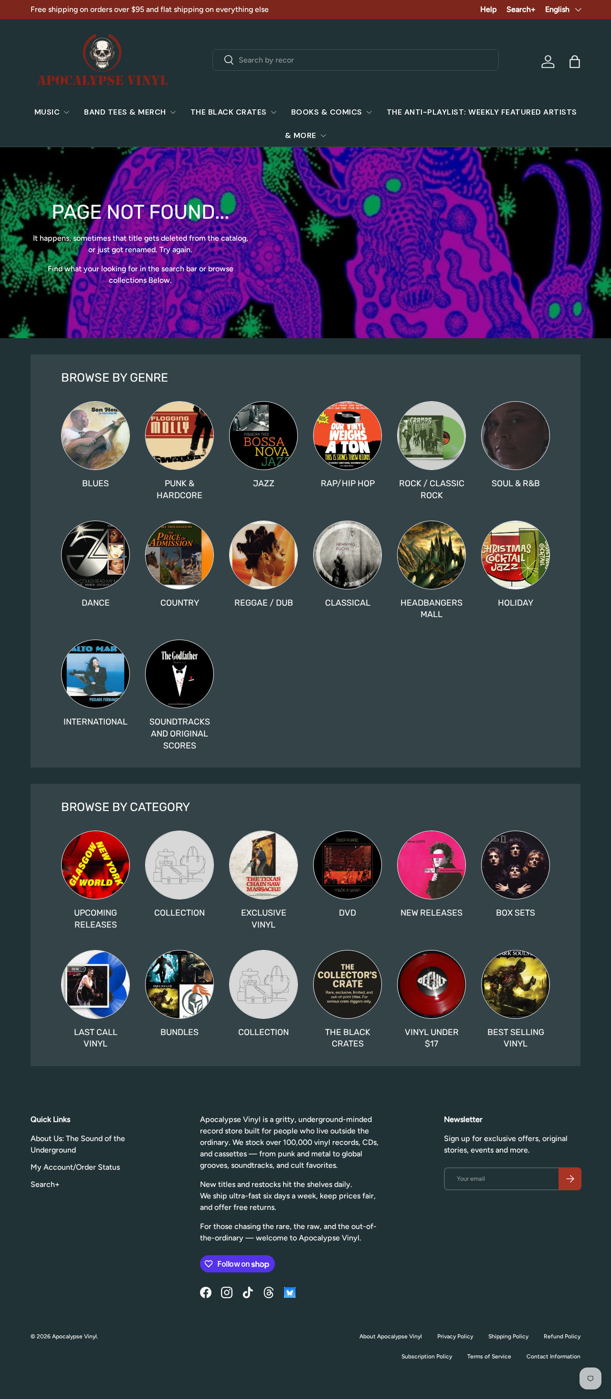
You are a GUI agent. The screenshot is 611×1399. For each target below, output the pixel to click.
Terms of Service (489, 1356)
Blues (95, 483)
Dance (96, 603)
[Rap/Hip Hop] (347, 436)
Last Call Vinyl (95, 1038)
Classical (347, 603)
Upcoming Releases (95, 918)
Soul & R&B (516, 483)
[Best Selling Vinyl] (515, 984)
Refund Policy (562, 1336)
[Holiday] (515, 555)
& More (300, 135)
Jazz (263, 483)
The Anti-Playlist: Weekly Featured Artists (482, 112)
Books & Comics (326, 112)
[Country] (179, 555)
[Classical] (347, 555)
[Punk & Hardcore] (179, 436)
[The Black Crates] (347, 984)
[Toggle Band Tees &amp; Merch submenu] (173, 112)
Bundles (179, 1032)
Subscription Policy (426, 1356)
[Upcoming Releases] (95, 865)
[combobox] (356, 60)
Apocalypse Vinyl (74, 1336)
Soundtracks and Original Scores (179, 733)
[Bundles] (179, 984)
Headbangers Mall (431, 608)
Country (179, 603)
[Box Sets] (515, 865)
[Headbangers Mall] (431, 555)
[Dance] (95, 555)
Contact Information (553, 1356)
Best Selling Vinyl (515, 1038)
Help (488, 9)
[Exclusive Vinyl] (263, 865)
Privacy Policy (455, 1336)
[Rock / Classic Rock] (431, 436)
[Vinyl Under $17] (431, 984)
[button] (574, 61)
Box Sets (515, 913)
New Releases (431, 913)
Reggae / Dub (263, 603)
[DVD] (347, 865)
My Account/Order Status (75, 1167)
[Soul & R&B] (515, 436)
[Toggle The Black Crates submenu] (273, 112)
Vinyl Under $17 (432, 1038)
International (95, 721)
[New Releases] (431, 865)
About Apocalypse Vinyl (390, 1336)
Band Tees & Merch (125, 112)
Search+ (521, 9)
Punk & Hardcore (179, 489)
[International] (95, 674)
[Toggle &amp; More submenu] (323, 135)
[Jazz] (263, 436)
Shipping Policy (508, 1336)
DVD (347, 913)
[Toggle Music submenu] (66, 112)
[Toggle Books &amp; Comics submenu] (369, 112)
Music (47, 112)
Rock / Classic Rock (431, 489)
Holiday (515, 603)
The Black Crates (228, 112)
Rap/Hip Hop (348, 483)
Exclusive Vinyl (263, 918)
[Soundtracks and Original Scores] (179, 674)
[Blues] (95, 436)
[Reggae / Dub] (263, 555)
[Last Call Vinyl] (95, 984)
